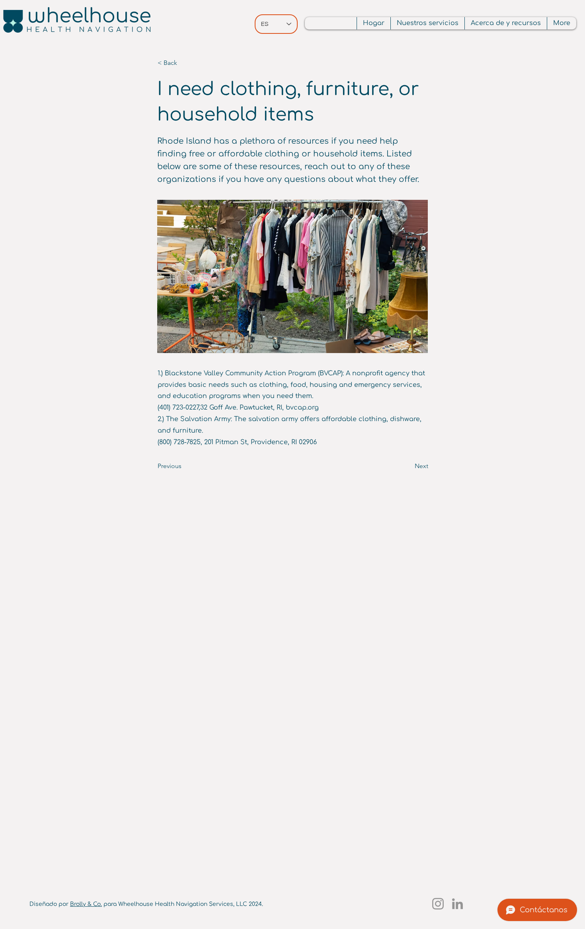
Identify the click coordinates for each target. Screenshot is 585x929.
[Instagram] (438, 903)
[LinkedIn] (457, 903)
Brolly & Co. (86, 904)
